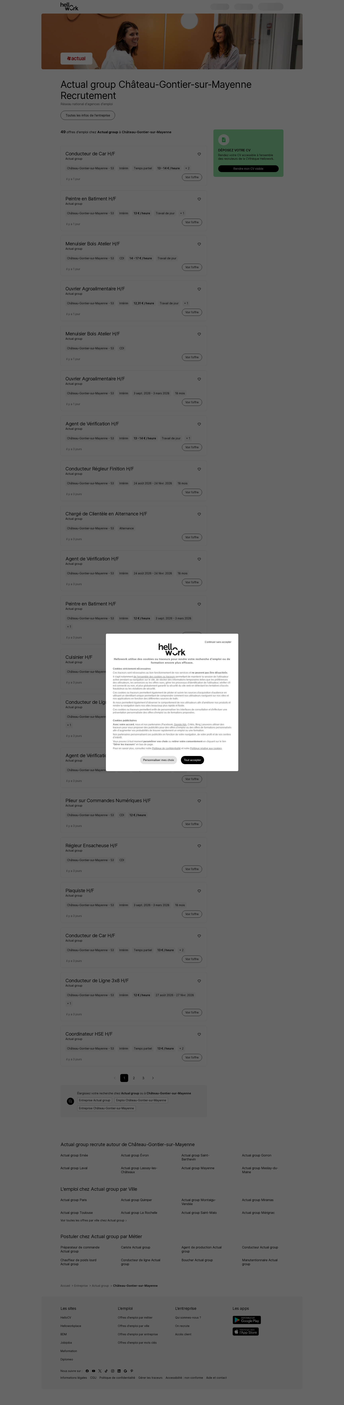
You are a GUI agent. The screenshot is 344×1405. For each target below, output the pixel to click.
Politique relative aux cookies (206, 748)
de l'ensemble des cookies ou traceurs (154, 676)
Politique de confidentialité (166, 748)
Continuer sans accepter (218, 642)
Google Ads (180, 724)
